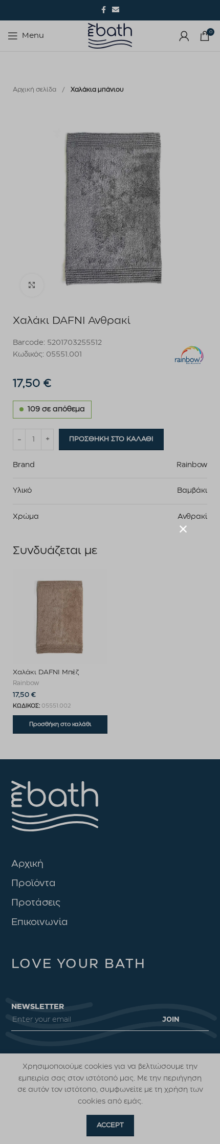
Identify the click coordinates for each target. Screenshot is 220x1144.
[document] (110, 572)
